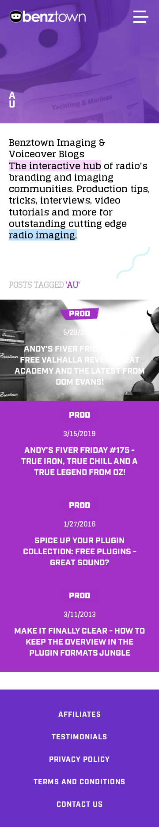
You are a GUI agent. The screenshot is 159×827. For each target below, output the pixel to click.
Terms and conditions (79, 782)
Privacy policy (79, 759)
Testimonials (79, 737)
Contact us (80, 804)
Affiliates (79, 714)
